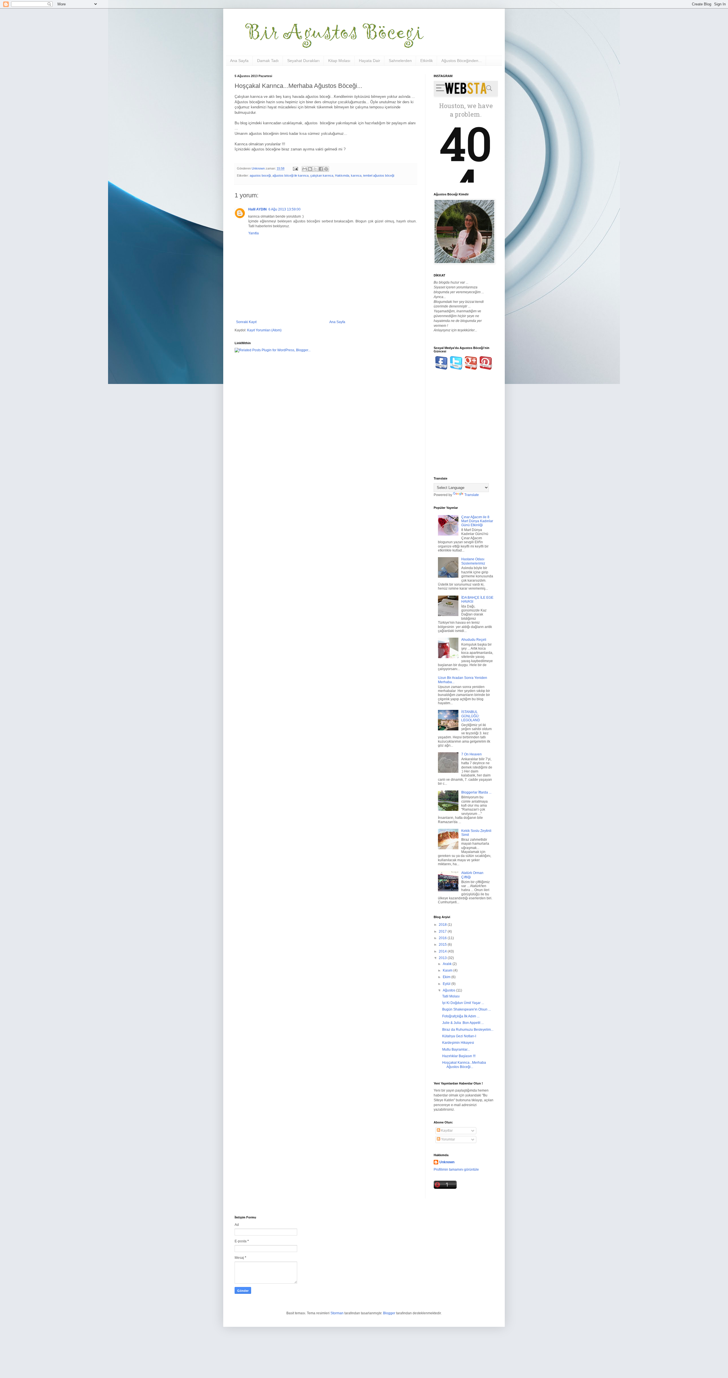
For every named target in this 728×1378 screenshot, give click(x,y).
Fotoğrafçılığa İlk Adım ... (460, 1016)
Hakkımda (342, 175)
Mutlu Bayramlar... (456, 1049)
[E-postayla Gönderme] (295, 168)
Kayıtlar (446, 1131)
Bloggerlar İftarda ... (476, 792)
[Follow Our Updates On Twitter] (456, 369)
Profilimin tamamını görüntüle (456, 1170)
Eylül (447, 984)
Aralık (447, 964)
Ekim (447, 977)
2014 (443, 951)
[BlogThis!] (310, 169)
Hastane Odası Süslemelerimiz (473, 561)
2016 (443, 938)
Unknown (446, 1162)
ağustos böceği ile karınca (290, 175)
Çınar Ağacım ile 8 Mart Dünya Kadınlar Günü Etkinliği (477, 521)
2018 (443, 925)
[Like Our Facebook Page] (441, 369)
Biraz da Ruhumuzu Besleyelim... (467, 1030)
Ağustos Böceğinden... (461, 60)
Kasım (448, 970)
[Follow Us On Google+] (471, 369)
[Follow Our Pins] (486, 369)
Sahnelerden (400, 60)
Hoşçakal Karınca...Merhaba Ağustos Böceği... (464, 1065)
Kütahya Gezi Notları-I (459, 1036)
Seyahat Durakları (303, 60)
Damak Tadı (268, 60)
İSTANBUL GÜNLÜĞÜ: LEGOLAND (470, 716)
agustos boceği (260, 175)
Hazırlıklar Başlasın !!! (458, 1056)
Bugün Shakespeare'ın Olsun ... (466, 1009)
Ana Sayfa (239, 60)
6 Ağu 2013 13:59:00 (284, 209)
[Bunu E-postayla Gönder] (304, 169)
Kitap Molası (339, 60)
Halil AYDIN (257, 209)
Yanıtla (253, 233)
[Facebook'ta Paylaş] (321, 169)
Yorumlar (447, 1139)
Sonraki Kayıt (246, 322)
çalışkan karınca (321, 175)
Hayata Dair (369, 60)
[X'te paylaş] (315, 169)
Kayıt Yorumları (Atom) (264, 330)
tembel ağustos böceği (378, 175)
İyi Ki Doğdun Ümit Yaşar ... (463, 1003)
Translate (471, 495)
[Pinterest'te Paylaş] (326, 169)
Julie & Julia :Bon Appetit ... (463, 1023)
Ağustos (449, 990)
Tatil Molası (451, 996)
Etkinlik (426, 60)
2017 (443, 931)
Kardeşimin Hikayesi (458, 1043)
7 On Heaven (471, 754)
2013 (443, 958)
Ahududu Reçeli (473, 640)
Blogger (389, 1313)
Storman (337, 1313)
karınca (356, 175)
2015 (443, 945)
